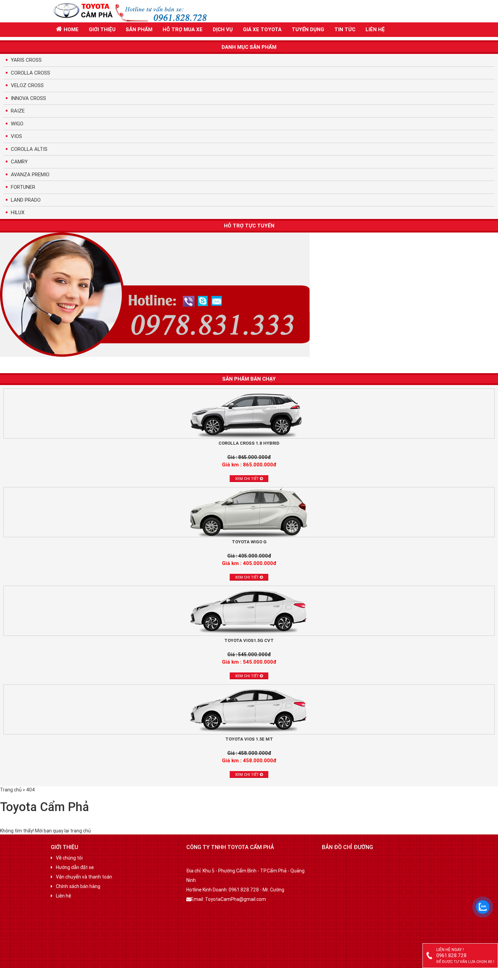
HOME (71, 29)
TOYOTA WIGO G (249, 542)
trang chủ (80, 831)
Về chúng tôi (69, 858)
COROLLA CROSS (30, 72)
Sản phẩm (139, 29)
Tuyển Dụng (308, 29)
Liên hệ (375, 29)
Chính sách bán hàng (78, 886)
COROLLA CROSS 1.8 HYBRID (249, 443)
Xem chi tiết (247, 478)
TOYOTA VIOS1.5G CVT (249, 640)
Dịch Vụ (223, 29)
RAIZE (18, 110)
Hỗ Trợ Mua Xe (183, 29)
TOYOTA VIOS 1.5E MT (249, 739)
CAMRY (19, 161)
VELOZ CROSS (27, 85)
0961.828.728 (451, 955)
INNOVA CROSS (28, 98)
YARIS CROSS (26, 60)
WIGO (17, 123)
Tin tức (344, 29)
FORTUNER (23, 187)
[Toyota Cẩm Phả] (135, 11)
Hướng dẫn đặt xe (75, 867)
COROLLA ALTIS (29, 149)
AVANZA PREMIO (30, 174)
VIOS (16, 136)
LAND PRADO (26, 200)
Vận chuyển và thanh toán (84, 877)
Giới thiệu (102, 29)
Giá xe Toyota (262, 29)
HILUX (17, 212)
